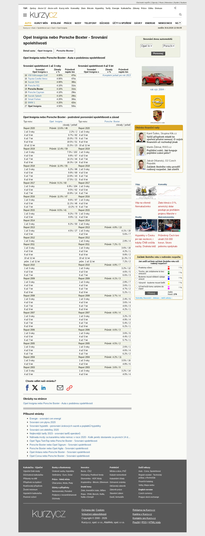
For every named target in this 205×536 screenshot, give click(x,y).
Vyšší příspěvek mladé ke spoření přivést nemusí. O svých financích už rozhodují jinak (165, 139)
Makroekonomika (166, 217)
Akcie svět (52, 8)
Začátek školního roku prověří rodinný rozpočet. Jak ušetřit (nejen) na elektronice (163, 169)
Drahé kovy (86, 487)
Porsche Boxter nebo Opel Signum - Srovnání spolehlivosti (60, 444)
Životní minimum (30, 490)
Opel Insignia (45, 50)
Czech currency (145, 493)
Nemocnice (165, 23)
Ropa (83, 494)
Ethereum (104, 482)
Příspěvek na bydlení (32, 482)
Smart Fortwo (34, 99)
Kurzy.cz (26, 28)
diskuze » (157, 298)
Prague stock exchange (149, 497)
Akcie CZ (42, 8)
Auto (33, 28)
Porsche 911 (34, 85)
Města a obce (115, 471)
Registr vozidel (145, 475)
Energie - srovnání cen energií (45, 418)
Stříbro (103, 490)
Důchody (56, 499)
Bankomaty (65, 467)
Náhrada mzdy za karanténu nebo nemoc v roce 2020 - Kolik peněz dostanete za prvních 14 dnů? (80, 437)
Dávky (138, 23)
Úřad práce (57, 483)
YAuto (161, 3)
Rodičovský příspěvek (32, 486)
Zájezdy (154, 3)
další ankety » (166, 298)
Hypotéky (99, 8)
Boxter (117, 121)
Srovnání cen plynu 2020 (43, 422)
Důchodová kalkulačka (33, 475)
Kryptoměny (86, 482)
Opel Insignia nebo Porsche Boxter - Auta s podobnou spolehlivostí (58, 403)
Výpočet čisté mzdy (31, 471)
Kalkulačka (126, 8)
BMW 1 (31, 102)
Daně (112, 497)
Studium (183, 3)
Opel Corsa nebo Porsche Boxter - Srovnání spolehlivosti (59, 456)
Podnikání (114, 467)
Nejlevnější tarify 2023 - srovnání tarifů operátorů (55, 433)
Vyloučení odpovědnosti (94, 514)
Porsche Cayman (36, 92)
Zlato (83, 8)
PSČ (124, 471)
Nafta (102, 494)
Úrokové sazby (58, 471)
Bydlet (176, 3)
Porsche (108, 121)
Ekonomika (86, 478)
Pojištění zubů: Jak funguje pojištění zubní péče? (162, 151)
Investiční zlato (92, 490)
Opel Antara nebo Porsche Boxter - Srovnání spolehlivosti (60, 452)
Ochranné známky (118, 482)
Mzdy (78, 23)
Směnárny (56, 475)
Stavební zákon (116, 493)
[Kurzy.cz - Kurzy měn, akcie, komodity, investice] (43, 18)
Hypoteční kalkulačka (32, 493)
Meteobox (169, 3)
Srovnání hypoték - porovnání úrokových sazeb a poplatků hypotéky (65, 426)
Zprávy (33, 8)
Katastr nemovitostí (118, 475)
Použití (136, 522)
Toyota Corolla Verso (37, 78)
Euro (65, 475)
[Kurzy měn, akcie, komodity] (49, 515)
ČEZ (89, 471)
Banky (55, 467)
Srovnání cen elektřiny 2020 (44, 429)
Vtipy (137, 184)
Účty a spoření (122, 23)
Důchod (104, 23)
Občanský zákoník (118, 486)
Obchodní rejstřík (143, 3)
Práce (144, 8)
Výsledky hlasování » (143, 298)
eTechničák (150, 478)
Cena (146, 471)
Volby (141, 485)
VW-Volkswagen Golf (38, 75)
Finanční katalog (146, 481)
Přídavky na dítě (30, 478)
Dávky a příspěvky (60, 487)
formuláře (119, 497)
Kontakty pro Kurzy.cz (144, 518)
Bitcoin (90, 8)
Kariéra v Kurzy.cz (142, 514)
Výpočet (39, 467)
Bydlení (56, 23)
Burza (83, 471)
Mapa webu (149, 485)
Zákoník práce (116, 490)
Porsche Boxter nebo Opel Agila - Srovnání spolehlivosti (59, 448)
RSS (144, 522)
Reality (138, 217)
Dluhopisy (85, 475)
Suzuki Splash (34, 96)
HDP (94, 478)
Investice (85, 467)
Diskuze (158, 8)
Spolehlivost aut (43, 28)
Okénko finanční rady (147, 127)
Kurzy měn (64, 8)
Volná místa (64, 479)
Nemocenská (58, 491)
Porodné (68, 491)
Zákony (136, 8)
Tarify (108, 8)
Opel (51, 121)
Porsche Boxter (65, 50)
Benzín (96, 494)
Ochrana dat (88, 510)
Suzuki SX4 (33, 82)
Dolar (70, 475)
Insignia (58, 121)
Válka (150, 8)
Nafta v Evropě (87, 497)
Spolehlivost (155, 471)
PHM (89, 494)
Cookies (100, 510)
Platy (71, 483)
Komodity (162, 184)
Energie (115, 8)
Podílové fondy (96, 475)
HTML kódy (155, 522)
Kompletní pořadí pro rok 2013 (117, 75)
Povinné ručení (29, 497)
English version (146, 490)
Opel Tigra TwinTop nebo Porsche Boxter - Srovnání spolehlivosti (63, 440)
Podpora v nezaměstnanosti (64, 495)
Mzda (65, 483)
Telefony (90, 23)
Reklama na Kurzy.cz (144, 510)
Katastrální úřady (117, 478)
